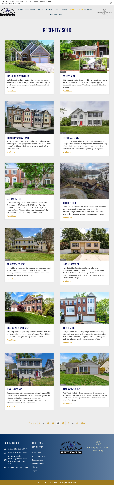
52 (77, 423)
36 (48, 423)
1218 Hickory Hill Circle (18, 137)
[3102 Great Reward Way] (29, 308)
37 (53, 423)
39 (63, 423)
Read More (11, 91)
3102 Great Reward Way (18, 328)
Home (20, 9)
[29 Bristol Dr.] (84, 56)
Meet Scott (31, 9)
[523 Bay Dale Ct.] (29, 179)
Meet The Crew (38, 456)
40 (68, 423)
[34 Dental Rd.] (84, 308)
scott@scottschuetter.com (19, 467)
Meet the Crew (45, 9)
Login (34, 471)
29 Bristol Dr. (69, 76)
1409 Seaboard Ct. (71, 264)
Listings (88, 9)
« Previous (31, 423)
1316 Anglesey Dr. (71, 137)
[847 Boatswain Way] (84, 369)
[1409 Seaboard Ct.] (84, 244)
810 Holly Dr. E (69, 203)
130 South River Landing (18, 76)
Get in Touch (55, 15)
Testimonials (60, 9)
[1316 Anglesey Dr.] (84, 117)
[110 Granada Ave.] (29, 369)
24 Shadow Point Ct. (16, 264)
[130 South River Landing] (29, 56)
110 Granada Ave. (14, 389)
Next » (84, 423)
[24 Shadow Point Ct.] (29, 244)
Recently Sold (76, 9)
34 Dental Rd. (69, 328)
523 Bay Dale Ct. (14, 199)
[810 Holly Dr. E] (84, 181)
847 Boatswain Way (71, 389)
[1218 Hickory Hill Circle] (29, 117)
